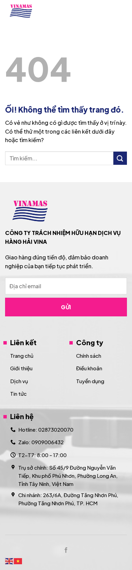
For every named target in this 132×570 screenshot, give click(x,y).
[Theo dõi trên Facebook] (66, 550)
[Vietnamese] (18, 560)
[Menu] (123, 11)
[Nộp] (120, 158)
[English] (9, 560)
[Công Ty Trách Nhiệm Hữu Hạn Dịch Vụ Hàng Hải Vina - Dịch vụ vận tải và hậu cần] (34, 11)
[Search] (105, 10)
